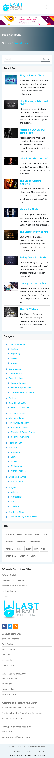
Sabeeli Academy (9, 678)
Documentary (15, 373)
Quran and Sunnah (17, 476)
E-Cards (5, 596)
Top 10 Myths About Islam (20, 751)
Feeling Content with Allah (33, 257)
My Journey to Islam (19, 422)
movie (20, 548)
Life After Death (17, 413)
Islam (13, 501)
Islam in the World (17, 402)
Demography (15, 369)
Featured (13, 398)
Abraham (15, 452)
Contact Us (39, 751)
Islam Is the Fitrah (29, 209)
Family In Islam (16, 378)
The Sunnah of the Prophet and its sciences (22, 713)
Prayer (14, 358)
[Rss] (15, 626)
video (44, 548)
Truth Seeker (7, 644)
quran (28, 548)
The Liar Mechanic (29, 308)
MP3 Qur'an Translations (12, 718)
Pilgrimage (16, 353)
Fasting (14, 349)
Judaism (15, 506)
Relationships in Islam (21, 387)
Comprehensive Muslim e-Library (17, 737)
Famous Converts (19, 427)
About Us (21, 747)
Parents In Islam (18, 383)
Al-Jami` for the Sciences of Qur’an (18, 707)
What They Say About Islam (23, 516)
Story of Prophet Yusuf (32, 75)
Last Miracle (7, 660)
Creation (24, 555)
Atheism (15, 492)
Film (36, 548)
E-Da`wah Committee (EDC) (14, 580)
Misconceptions (16, 418)
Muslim (28, 534)
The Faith (6, 655)
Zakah (14, 363)
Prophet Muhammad (15, 541)
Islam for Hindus (9, 649)
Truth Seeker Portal (10, 591)
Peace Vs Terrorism (20, 407)
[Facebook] (4, 626)
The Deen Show (17, 512)
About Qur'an (17, 481)
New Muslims (7, 684)
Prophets (13, 447)
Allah (37, 534)
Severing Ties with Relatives (34, 283)
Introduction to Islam (36, 747)
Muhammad (16, 466)
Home (11, 747)
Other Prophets (18, 470)
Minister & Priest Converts (24, 432)
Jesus (13, 456)
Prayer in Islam (8, 689)
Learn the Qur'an (9, 694)
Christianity (16, 496)
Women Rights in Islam (22, 392)
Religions (13, 487)
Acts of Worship (17, 344)
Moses (14, 461)
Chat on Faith (8, 665)
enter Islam (11, 555)
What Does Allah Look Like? (34, 158)
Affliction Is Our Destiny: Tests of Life (32, 131)
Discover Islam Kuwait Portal (14, 585)
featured (10, 534)
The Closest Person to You (34, 231)
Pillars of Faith (15, 442)
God (45, 534)
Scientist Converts (20, 436)
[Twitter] (10, 626)
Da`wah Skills (7, 731)
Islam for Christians (10, 639)
